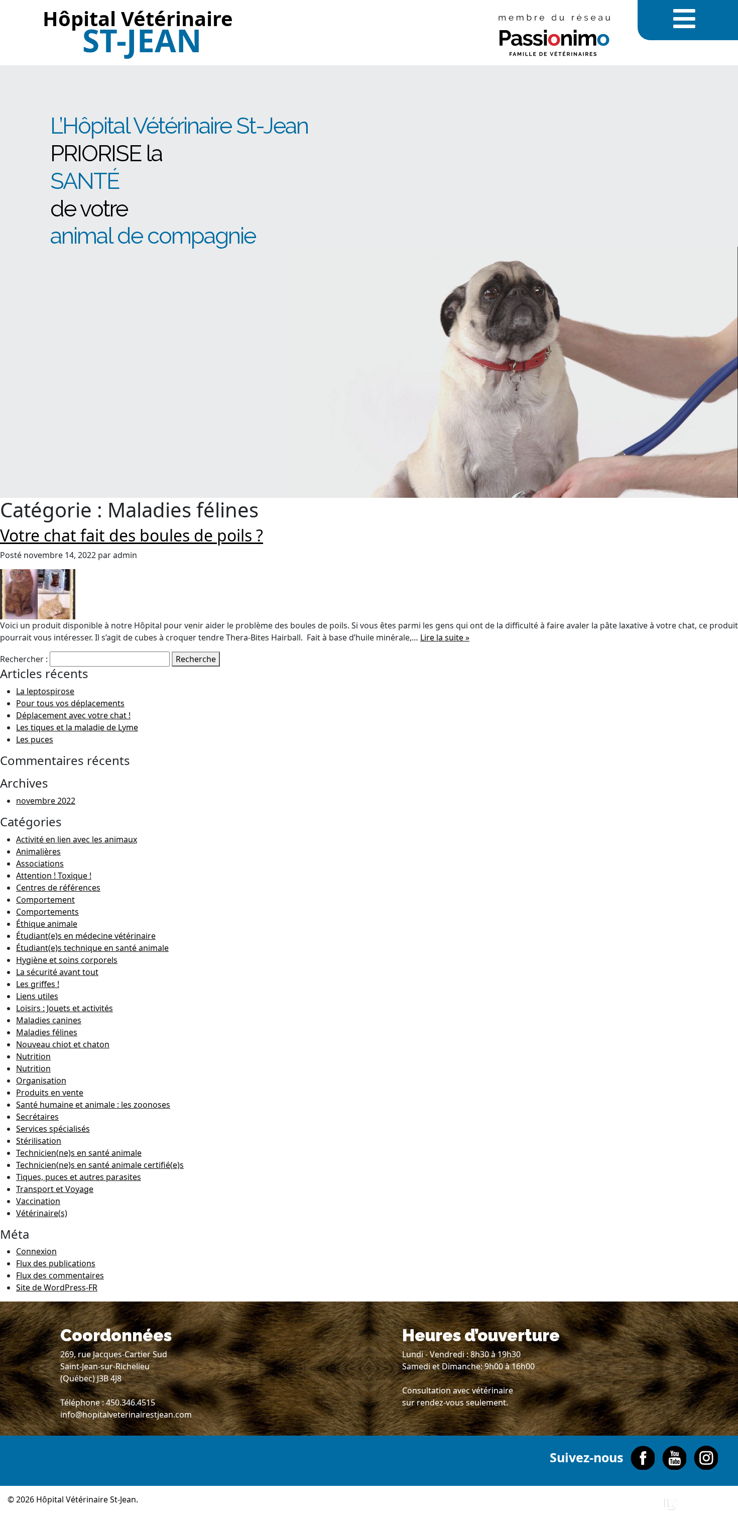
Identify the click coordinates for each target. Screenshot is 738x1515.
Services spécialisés (53, 1128)
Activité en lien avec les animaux (76, 839)
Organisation (41, 1080)
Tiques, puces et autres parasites (78, 1176)
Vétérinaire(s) (41, 1213)
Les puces (34, 739)
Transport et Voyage (54, 1189)
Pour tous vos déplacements (70, 703)
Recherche (196, 659)
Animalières (38, 851)
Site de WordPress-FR (56, 1287)
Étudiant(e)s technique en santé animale (92, 947)
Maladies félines (46, 1032)
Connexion (36, 1251)
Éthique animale (46, 923)
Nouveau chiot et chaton (62, 1044)
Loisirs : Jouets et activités (64, 1008)
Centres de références (58, 887)
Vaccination (38, 1201)
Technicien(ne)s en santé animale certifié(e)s (100, 1164)
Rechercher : (24, 659)
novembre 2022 (45, 800)
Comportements (47, 911)
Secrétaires (37, 1116)
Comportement (45, 899)
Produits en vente (49, 1092)
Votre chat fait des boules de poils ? (131, 535)
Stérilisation (38, 1140)
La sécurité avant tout (57, 972)
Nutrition (33, 1056)
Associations (40, 863)
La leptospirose (45, 691)
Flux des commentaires (60, 1275)
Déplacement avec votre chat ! (73, 715)
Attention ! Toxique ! (53, 875)
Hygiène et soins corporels (66, 959)
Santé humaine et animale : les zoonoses (93, 1104)
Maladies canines (48, 1020)
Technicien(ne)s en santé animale (79, 1152)
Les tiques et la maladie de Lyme (77, 727)
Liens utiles (37, 996)
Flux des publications (55, 1263)
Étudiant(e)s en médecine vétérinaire (86, 935)
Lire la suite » (444, 637)
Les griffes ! (37, 984)
